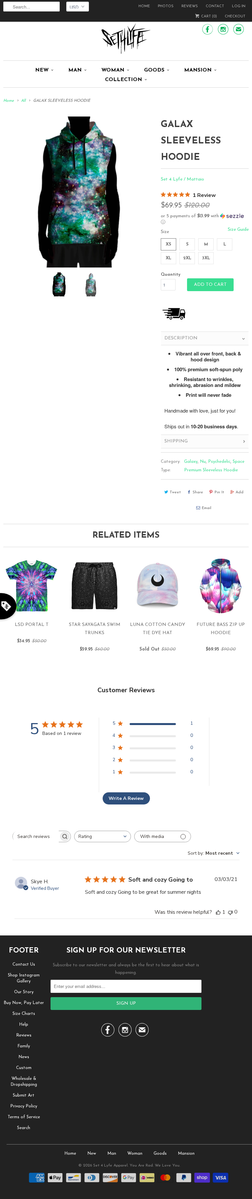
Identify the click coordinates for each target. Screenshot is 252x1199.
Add (239, 492)
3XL (206, 258)
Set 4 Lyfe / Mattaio (182, 179)
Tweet (175, 492)
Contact (215, 6)
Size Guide (238, 229)
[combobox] (102, 836)
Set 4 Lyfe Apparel (110, 1165)
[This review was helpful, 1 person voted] (218, 912)
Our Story (23, 992)
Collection (123, 79)
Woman (112, 70)
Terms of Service (24, 1117)
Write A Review (126, 798)
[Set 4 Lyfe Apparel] (126, 38)
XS (168, 244)
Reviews (189, 6)
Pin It (219, 492)
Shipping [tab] (176, 441)
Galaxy (191, 462)
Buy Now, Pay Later (24, 1003)
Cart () (208, 16)
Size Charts (23, 1014)
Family (23, 1046)
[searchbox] (36, 836)
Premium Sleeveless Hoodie (211, 470)
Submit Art (23, 1095)
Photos (166, 6)
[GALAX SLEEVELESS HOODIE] (78, 192)
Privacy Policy (23, 1106)
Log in (238, 6)
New (42, 70)
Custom (24, 1068)
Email (206, 508)
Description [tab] (181, 338)
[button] (205, 219)
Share (198, 492)
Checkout (235, 16)
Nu (203, 462)
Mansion (198, 70)
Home (144, 6)
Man (75, 70)
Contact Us (23, 964)
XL (168, 258)
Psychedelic (219, 462)
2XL (187, 258)
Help (23, 1024)
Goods (154, 70)
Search (23, 1128)
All (23, 101)
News (23, 1057)
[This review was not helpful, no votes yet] (230, 912)
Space (238, 462)
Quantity (170, 274)
